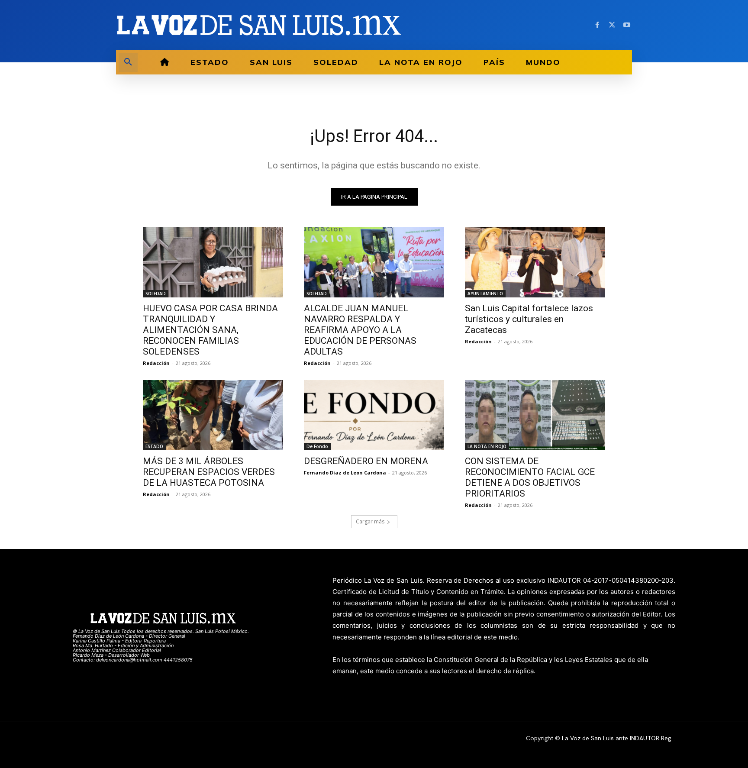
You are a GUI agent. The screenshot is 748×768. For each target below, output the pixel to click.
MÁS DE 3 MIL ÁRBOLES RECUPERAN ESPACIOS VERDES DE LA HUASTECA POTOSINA (209, 472)
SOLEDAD (155, 293)
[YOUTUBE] (627, 25)
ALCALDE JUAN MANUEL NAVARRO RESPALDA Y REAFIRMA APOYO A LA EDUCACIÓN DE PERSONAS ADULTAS (360, 330)
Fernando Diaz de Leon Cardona (345, 472)
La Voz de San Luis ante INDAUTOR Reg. (618, 738)
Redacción (156, 363)
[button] (128, 62)
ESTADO (154, 446)
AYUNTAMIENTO (485, 293)
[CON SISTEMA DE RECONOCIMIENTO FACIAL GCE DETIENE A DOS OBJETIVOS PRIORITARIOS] (535, 415)
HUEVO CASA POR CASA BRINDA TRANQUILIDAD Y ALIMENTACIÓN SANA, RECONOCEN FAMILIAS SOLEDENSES (210, 330)
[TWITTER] (612, 25)
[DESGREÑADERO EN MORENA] (374, 415)
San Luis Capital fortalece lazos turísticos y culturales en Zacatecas (529, 319)
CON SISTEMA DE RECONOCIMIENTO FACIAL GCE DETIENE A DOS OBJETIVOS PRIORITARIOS (530, 477)
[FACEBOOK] (597, 25)
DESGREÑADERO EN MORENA (366, 461)
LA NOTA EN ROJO (487, 446)
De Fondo (317, 446)
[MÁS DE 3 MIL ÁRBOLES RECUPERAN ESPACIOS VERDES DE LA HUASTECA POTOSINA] (213, 415)
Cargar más (370, 521)
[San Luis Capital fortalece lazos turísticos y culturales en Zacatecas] (535, 262)
